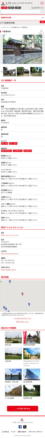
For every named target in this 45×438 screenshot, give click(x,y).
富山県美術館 (27, 382)
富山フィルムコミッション (10, 235)
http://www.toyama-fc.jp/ (9, 254)
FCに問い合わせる (23, 408)
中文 (18, 7)
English (11, 7)
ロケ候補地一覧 (14, 27)
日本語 (4, 7)
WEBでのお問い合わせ (8, 270)
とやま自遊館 (9, 398)
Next (43, 72)
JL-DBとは (5, 432)
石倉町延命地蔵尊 (29, 345)
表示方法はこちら (22, 322)
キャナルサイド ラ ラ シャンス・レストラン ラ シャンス (31, 363)
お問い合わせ (21, 432)
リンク (13, 432)
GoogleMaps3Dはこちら (22, 318)
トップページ (5, 27)
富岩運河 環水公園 (11, 382)
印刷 (42, 22)
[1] (42, 11)
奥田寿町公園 (27, 398)
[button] (29, 304)
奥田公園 (8, 345)
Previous (2, 72)
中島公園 (8, 361)
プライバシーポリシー (35, 432)
